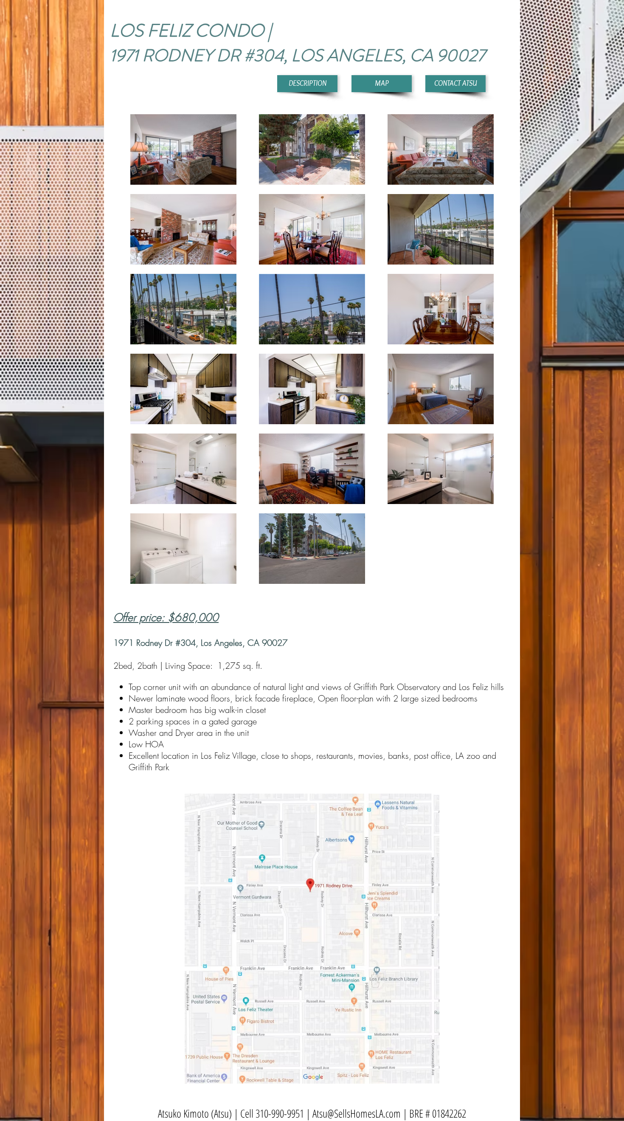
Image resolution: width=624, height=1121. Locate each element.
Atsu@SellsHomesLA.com (356, 1113)
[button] (307, 83)
